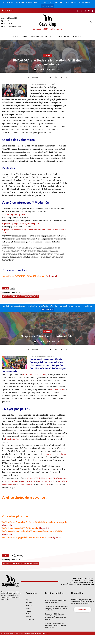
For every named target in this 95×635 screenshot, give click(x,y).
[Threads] (92, 11)
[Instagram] (81, 11)
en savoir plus (47, 6)
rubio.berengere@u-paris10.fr (14, 215)
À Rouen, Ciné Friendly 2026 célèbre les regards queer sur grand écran (55, 625)
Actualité (47, 55)
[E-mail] (61, 77)
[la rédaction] (35, 69)
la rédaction (44, 69)
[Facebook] (77, 11)
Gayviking (6, 292)
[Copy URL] (66, 77)
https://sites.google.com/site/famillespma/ (20, 224)
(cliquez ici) (52, 276)
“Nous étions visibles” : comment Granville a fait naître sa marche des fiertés (56, 608)
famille (13, 288)
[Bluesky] (89, 11)
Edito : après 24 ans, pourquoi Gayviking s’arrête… (55, 601)
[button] (91, 22)
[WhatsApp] (55, 77)
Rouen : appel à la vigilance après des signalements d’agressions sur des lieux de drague (55, 616)
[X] (85, 11)
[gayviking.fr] (10, 581)
